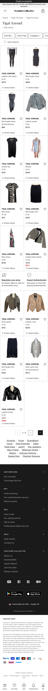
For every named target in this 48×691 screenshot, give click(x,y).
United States (25, 676)
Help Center (9, 538)
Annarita (11, 440)
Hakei (36, 443)
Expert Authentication (37, 279)
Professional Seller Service (16, 525)
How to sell (9, 514)
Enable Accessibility (24, 1)
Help (6, 534)
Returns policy (10, 501)
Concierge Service (12, 480)
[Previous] (17, 432)
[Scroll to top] (40, 432)
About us (8, 555)
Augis (21, 440)
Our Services (10, 472)
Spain (41, 676)
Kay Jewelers (34, 446)
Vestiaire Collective (15, 551)
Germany (35, 676)
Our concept (10, 476)
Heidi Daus (9, 446)
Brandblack (33, 440)
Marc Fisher (13, 449)
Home (5, 17)
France (5, 676)
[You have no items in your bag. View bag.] (43, 11)
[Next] (30, 432)
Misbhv (12, 453)
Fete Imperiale (23, 443)
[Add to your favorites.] (21, 73)
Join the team (10, 567)
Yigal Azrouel (17, 17)
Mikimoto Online (30, 449)
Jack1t (21, 446)
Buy (6, 489)
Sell (6, 510)
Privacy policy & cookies (23, 611)
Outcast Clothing (27, 453)
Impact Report (10, 563)
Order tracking (10, 493)
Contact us (9, 542)
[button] (43, 11)
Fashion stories (11, 571)
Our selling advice (12, 518)
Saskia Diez (14, 456)
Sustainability (10, 559)
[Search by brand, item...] (5, 10)
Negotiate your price (11, 279)
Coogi (9, 443)
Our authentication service (16, 497)
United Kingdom (14, 676)
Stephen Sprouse (31, 456)
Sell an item (9, 522)
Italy (24, 677)
